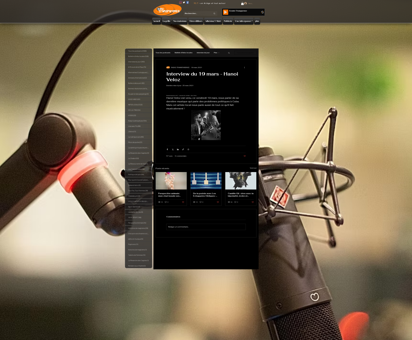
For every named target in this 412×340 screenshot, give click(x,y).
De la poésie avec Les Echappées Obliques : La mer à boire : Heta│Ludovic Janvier (204, 194)
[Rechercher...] (214, 13)
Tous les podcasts (163, 53)
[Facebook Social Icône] (187, 2)
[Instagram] (180, 2)
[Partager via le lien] (183, 149)
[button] (242, 3)
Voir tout (253, 168)
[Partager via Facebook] (167, 149)
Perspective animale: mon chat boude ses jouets (169, 194)
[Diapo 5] (209, 9)
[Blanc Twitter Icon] (184, 2)
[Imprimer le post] (188, 149)
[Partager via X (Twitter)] (173, 149)
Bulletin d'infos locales (183, 53)
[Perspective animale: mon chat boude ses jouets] (171, 180)
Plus (215, 53)
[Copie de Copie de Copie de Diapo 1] (206, 9)
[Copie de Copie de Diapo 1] (203, 9)
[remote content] (206, 94)
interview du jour (203, 53)
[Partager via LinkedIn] (178, 149)
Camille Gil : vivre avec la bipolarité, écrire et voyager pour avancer (241, 194)
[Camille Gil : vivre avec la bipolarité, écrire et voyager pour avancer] (240, 180)
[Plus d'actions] (244, 67)
